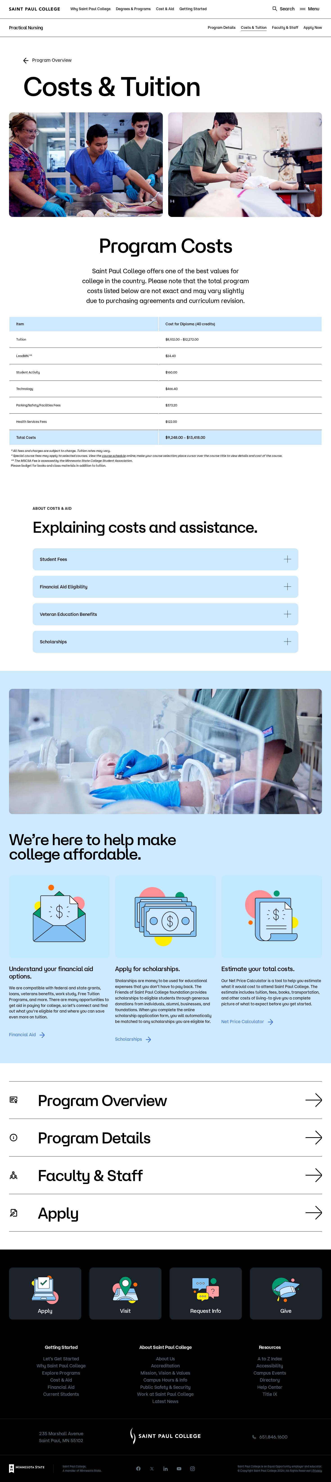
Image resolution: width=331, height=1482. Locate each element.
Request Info (205, 1311)
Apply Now (313, 27)
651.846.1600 (273, 1436)
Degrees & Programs (133, 9)
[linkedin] (165, 1468)
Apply (58, 1213)
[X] (152, 1468)
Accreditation (165, 1365)
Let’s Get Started (61, 1358)
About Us (165, 1358)
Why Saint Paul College (90, 9)
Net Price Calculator (242, 1021)
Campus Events (270, 1372)
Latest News (165, 1401)
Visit (125, 1311)
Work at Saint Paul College (165, 1394)
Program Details (222, 27)
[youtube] (179, 1468)
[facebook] (138, 1468)
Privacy (317, 1470)
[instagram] (192, 1468)
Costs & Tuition (254, 27)
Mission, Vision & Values (165, 1372)
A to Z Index (270, 1358)
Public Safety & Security (165, 1387)
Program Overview (52, 60)
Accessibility (269, 1365)
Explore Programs (61, 1372)
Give (285, 1311)
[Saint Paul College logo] (34, 9)
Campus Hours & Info (165, 1379)
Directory (270, 1379)
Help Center (269, 1387)
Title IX (270, 1394)
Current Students (61, 1394)
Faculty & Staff (285, 27)
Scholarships (128, 1039)
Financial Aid (22, 1034)
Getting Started (193, 9)
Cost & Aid (165, 9)
